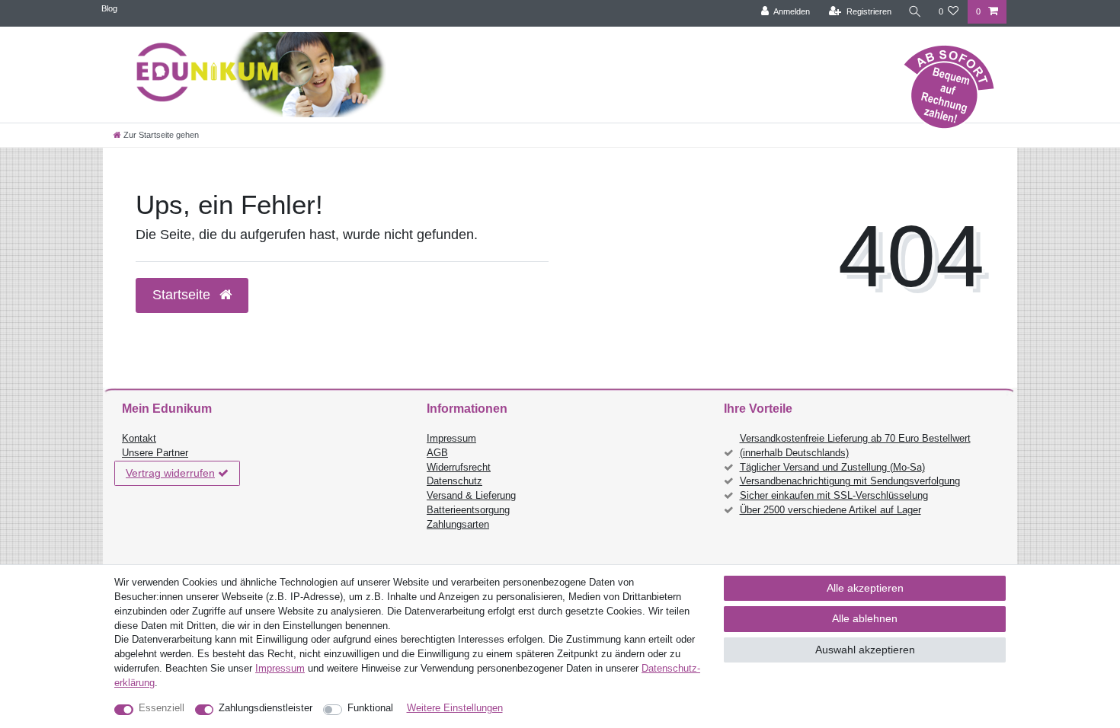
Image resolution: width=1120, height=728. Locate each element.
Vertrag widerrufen (170, 473)
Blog (109, 8)
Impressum (451, 438)
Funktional (370, 708)
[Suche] (915, 12)
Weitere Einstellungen (455, 708)
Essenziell (161, 708)
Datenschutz (454, 481)
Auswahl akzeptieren (865, 649)
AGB (437, 453)
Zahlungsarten (458, 524)
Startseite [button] (183, 294)
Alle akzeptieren (865, 588)
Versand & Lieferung (471, 495)
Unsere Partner (155, 453)
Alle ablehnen (865, 618)
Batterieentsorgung (468, 510)
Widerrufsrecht (459, 467)
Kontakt (139, 438)
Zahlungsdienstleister (265, 708)
